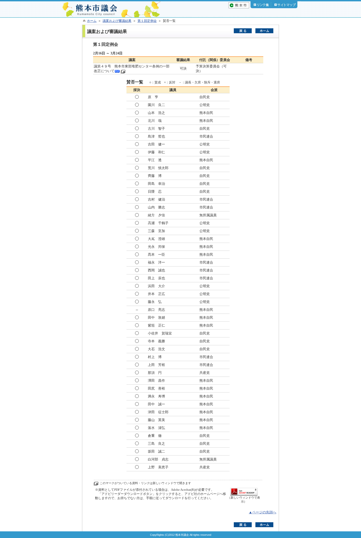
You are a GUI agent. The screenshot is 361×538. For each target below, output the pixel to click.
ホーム (92, 21)
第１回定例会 (147, 21)
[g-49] (117, 71)
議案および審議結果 (117, 21)
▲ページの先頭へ (262, 512)
